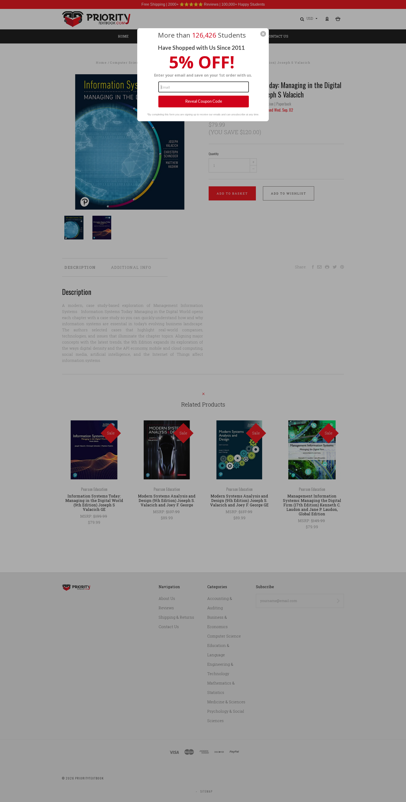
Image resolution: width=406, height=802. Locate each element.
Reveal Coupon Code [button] (203, 101)
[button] (263, 34)
